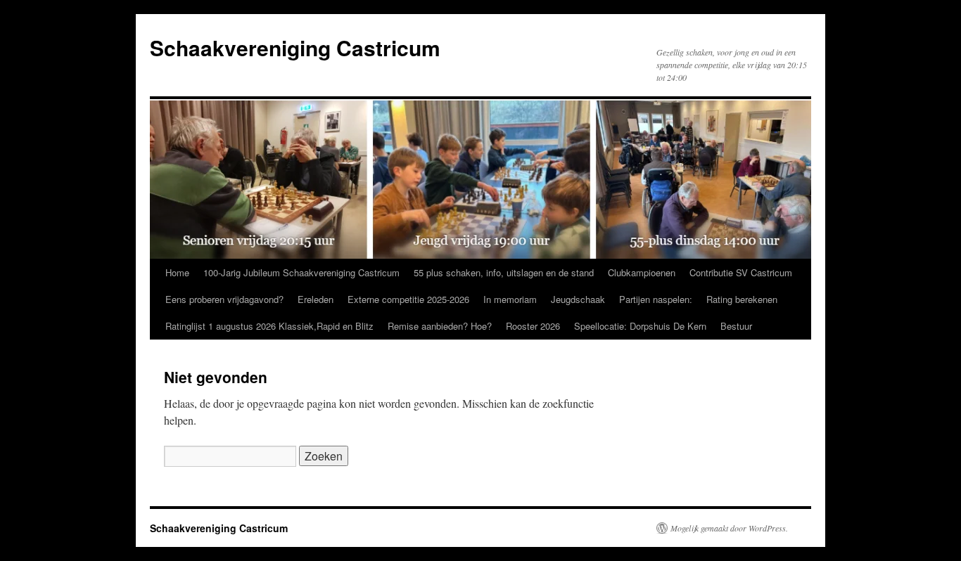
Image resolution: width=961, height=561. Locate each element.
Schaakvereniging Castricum (295, 47)
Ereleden (315, 299)
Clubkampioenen (641, 272)
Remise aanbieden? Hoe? (440, 326)
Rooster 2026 (533, 326)
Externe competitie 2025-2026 (408, 299)
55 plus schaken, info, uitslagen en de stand (504, 272)
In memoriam (510, 299)
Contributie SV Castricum (740, 272)
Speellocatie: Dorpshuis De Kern (640, 326)
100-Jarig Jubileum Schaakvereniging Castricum (301, 272)
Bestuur (736, 326)
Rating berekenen (741, 299)
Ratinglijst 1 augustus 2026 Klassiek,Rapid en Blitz (269, 326)
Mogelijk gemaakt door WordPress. (729, 528)
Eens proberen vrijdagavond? (224, 299)
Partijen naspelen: (655, 299)
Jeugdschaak (578, 299)
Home (177, 272)
